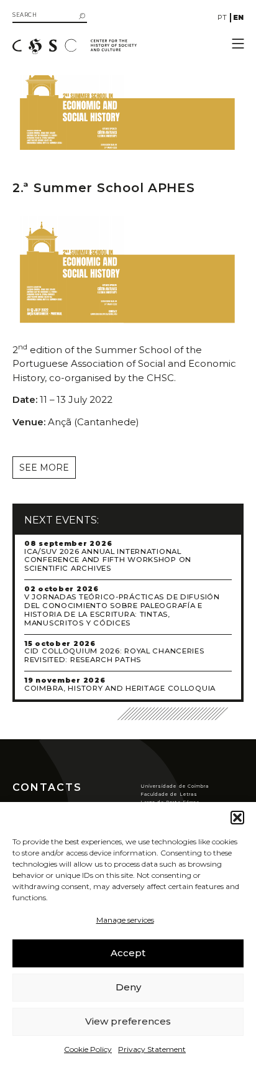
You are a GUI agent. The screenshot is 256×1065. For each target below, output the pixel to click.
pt (222, 17)
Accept (128, 953)
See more (44, 467)
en (238, 17)
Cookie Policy (88, 1049)
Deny (128, 987)
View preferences (128, 1021)
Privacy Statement (152, 1049)
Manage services (125, 919)
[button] (237, 817)
